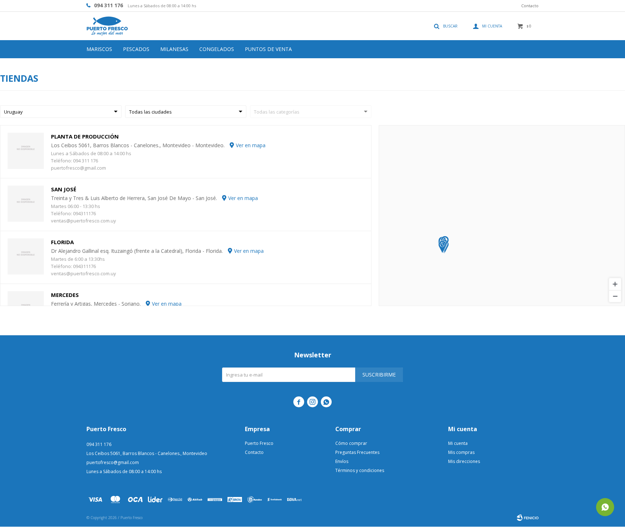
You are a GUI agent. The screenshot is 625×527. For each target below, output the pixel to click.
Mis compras (461, 452)
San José (63, 189)
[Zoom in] (615, 284)
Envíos (341, 461)
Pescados (136, 49)
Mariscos (99, 49)
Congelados (216, 49)
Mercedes (65, 294)
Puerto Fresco (259, 443)
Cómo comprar (351, 443)
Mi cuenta (458, 443)
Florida (62, 242)
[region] (502, 216)
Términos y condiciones (359, 470)
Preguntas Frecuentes (357, 452)
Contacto (530, 5)
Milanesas (174, 49)
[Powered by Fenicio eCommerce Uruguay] (528, 517)
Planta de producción (85, 136)
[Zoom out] (615, 296)
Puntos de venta (268, 49)
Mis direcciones (464, 461)
